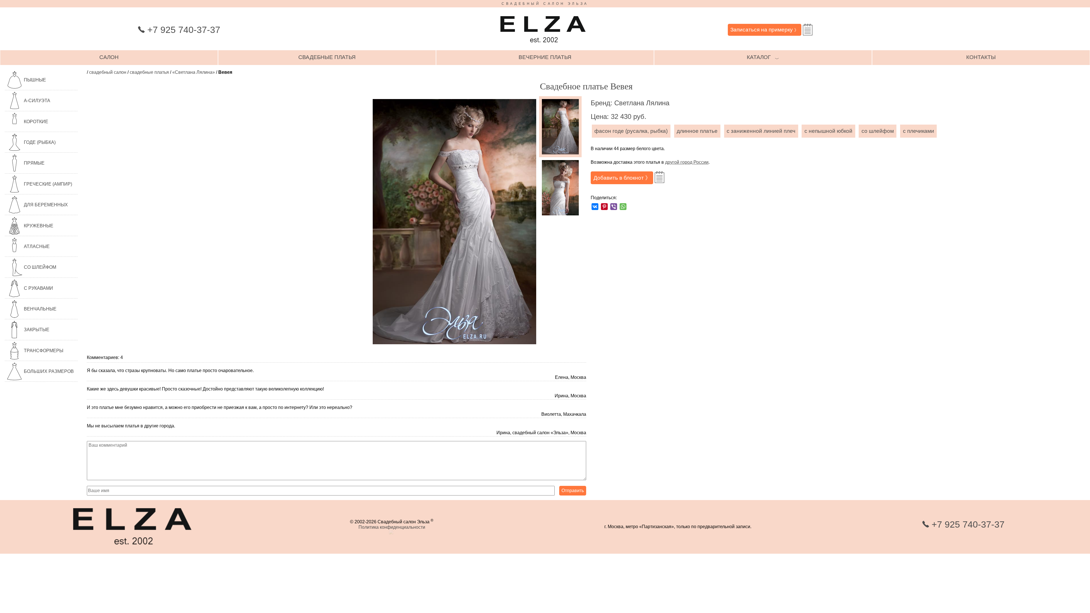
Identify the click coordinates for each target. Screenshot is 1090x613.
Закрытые (36, 329)
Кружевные (38, 225)
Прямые (34, 163)
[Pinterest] (604, 206)
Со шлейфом (40, 267)
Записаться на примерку (764, 30)
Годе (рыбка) (40, 142)
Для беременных (46, 204)
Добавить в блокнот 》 (622, 178)
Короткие (36, 121)
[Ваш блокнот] (807, 29)
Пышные (35, 79)
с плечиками (918, 131)
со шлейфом (877, 131)
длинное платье (697, 131)
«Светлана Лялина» (193, 72)
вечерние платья (545, 57)
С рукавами (38, 288)
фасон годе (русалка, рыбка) (631, 131)
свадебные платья (327, 57)
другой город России (686, 162)
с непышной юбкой (828, 131)
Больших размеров (49, 371)
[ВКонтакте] (595, 206)
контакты (981, 57)
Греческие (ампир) (48, 184)
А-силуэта (37, 100)
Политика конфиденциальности (392, 527)
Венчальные (40, 308)
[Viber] (613, 206)
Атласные (37, 246)
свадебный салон (107, 72)
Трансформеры (43, 350)
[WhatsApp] (623, 206)
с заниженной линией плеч (761, 131)
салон (109, 57)
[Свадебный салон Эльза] (543, 45)
